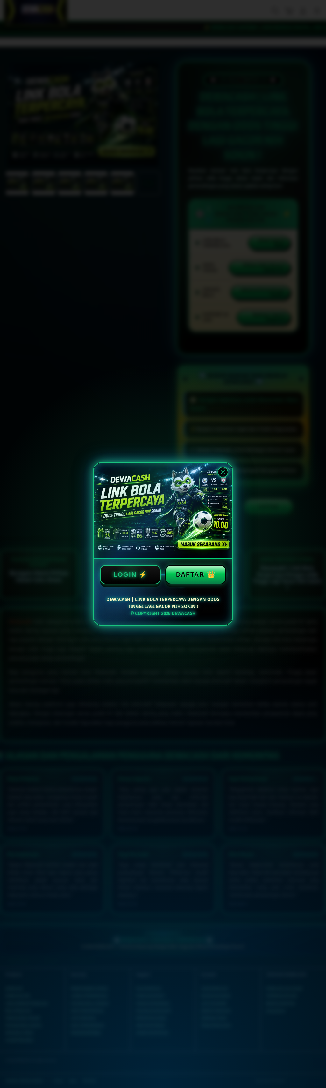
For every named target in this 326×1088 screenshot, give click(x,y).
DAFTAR (190, 574)
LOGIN (125, 574)
